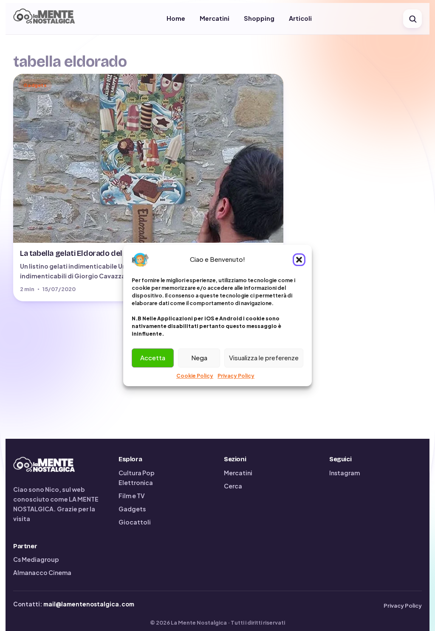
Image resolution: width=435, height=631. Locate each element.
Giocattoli (135, 522)
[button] (299, 259)
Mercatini (214, 18)
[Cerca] (412, 18)
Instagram (344, 473)
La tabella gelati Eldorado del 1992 (80, 253)
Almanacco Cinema (42, 572)
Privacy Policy (236, 376)
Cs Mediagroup (36, 559)
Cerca (233, 486)
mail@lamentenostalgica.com (88, 604)
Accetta (152, 357)
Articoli (300, 18)
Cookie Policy (194, 376)
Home (176, 18)
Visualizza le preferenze (264, 357)
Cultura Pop (137, 473)
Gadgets (132, 509)
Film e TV (132, 495)
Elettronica (136, 482)
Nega (199, 357)
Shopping (259, 18)
